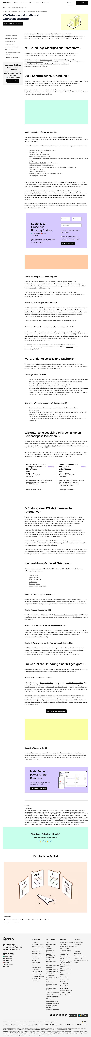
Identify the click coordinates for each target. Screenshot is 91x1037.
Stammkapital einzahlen (52, 1001)
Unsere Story (77, 944)
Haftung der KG (70, 443)
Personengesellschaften (44, 53)
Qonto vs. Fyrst (64, 986)
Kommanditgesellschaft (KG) (35, 36)
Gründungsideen (9, 49)
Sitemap (76, 962)
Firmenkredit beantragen (52, 992)
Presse (76, 946)
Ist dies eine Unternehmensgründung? (70, 230)
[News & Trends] (37, 3)
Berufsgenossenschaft (45, 630)
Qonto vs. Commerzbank (66, 990)
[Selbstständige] (24, 3)
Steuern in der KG (51, 321)
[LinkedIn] (57, 1015)
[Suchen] (70, 3)
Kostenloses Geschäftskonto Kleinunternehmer (50, 950)
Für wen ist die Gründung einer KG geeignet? (13, 53)
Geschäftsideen (36, 951)
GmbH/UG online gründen (52, 996)
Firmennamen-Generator (38, 976)
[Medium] (66, 1015)
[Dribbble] (63, 1015)
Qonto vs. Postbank (65, 992)
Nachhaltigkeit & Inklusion (81, 960)
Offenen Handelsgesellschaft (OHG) (57, 456)
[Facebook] (51, 1015)
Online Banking (36, 962)
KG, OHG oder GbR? (9, 44)
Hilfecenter (77, 951)
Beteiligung (69, 347)
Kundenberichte (78, 958)
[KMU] (31, 3)
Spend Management (37, 967)
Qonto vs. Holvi (64, 983)
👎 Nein (49, 841)
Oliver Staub (23, 11)
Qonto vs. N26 (63, 981)
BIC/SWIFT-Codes (36, 978)
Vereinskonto (49, 982)
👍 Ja (41, 841)
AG (53, 446)
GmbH (47, 446)
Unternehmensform (46, 60)
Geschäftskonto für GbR (52, 971)
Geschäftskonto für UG (52, 969)
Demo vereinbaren (78, 942)
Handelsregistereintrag (32, 66)
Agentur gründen (34, 577)
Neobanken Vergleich (65, 950)
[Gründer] (17, 3)
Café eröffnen (33, 582)
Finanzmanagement (37, 956)
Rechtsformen (35, 969)
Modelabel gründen (35, 580)
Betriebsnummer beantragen (47, 650)
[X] (54, 1015)
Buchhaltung (35, 965)
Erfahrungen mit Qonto (80, 956)
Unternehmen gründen (37, 946)
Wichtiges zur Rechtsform (11, 35)
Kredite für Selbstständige (52, 994)
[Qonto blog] (6, 3)
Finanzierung (35, 958)
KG (25, 7)
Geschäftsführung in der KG (37, 163)
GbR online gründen (51, 999)
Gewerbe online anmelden (52, 1003)
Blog (9, 7)
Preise (47, 942)
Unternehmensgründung (17, 7)
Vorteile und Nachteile (10, 41)
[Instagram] (60, 1015)
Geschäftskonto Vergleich (66, 942)
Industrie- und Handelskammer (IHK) (65, 615)
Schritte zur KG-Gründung (11, 38)
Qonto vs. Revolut (64, 979)
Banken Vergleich (64, 948)
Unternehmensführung (37, 953)
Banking (34, 960)
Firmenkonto (35, 942)
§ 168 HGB (80, 336)
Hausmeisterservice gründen (37, 586)
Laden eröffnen (33, 575)
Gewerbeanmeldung (37, 949)
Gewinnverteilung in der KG (37, 171)
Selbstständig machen (37, 944)
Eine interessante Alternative (11, 47)
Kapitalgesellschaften (46, 683)
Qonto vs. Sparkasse (65, 995)
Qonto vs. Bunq (64, 988)
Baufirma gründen (34, 584)
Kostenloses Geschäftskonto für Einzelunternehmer (51, 955)
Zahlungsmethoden (37, 971)
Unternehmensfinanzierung (35, 62)
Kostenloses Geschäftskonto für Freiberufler (51, 961)
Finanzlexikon (77, 953)
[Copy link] (80, 48)
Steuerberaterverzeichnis (52, 1009)
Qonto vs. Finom (64, 976)
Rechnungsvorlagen (37, 974)
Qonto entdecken (82, 2)
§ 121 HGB (78, 334)
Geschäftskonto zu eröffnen (74, 683)
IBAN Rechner (35, 980)
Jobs (75, 949)
